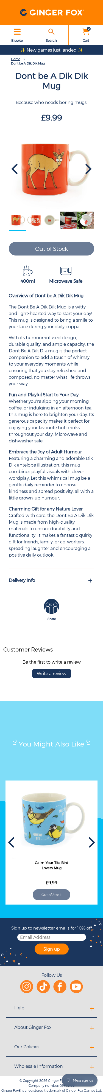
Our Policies (26, 1046)
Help (19, 1007)
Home (15, 59)
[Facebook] (60, 986)
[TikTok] (43, 986)
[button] (15, 169)
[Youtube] (76, 986)
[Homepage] (51, 12)
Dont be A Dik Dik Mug (28, 63)
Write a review (51, 673)
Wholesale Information (38, 1066)
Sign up (51, 948)
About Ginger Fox (32, 1027)
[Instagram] (26, 986)
